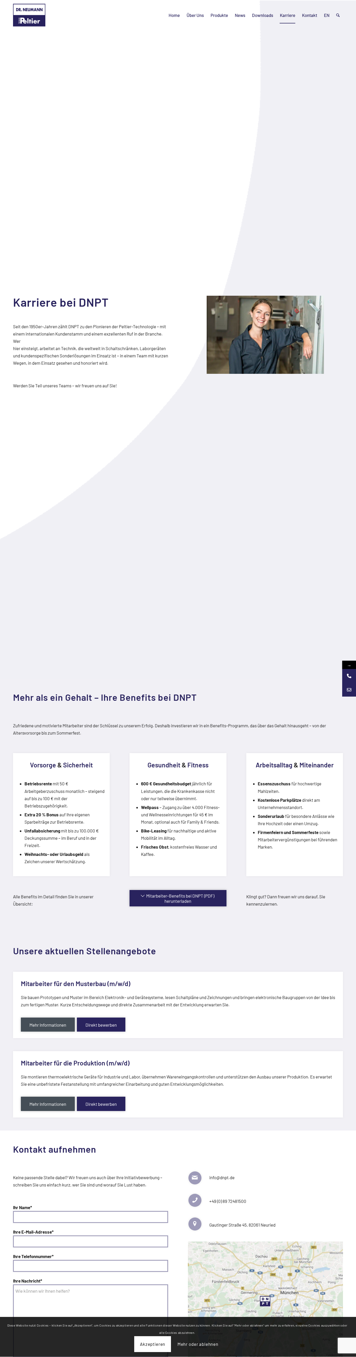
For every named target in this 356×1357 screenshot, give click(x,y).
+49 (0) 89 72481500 (227, 1201)
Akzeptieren (152, 1344)
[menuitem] (174, 15)
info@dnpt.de (222, 1177)
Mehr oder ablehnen (197, 1344)
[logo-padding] (29, 15)
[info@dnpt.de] (349, 690)
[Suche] (338, 15)
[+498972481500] (349, 676)
